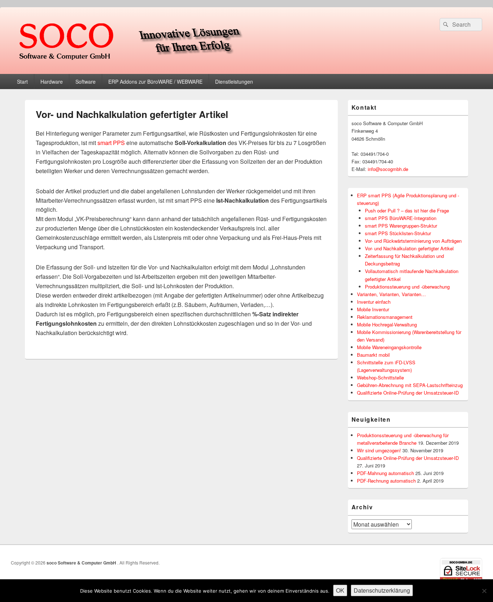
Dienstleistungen (234, 81)
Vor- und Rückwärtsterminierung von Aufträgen (413, 240)
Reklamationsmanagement (385, 316)
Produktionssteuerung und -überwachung (407, 286)
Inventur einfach (374, 301)
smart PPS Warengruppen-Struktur (401, 225)
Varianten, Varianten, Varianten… (391, 294)
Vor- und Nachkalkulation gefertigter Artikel (409, 248)
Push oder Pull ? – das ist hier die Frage (407, 210)
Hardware (51, 81)
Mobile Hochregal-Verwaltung (387, 324)
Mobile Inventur (373, 309)
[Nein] (484, 590)
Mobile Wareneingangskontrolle (389, 347)
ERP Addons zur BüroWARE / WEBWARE (155, 81)
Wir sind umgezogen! (379, 450)
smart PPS (111, 143)
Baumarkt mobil (373, 354)
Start (22, 81)
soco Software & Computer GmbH (82, 562)
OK (340, 590)
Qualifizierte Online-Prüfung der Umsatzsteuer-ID (408, 392)
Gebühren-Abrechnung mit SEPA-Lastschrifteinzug (410, 385)
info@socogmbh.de (388, 169)
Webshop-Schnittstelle (380, 377)
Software (85, 81)
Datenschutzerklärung (382, 590)
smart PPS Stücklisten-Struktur (398, 233)
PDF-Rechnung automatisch (386, 480)
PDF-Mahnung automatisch (385, 473)
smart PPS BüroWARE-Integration (400, 218)
